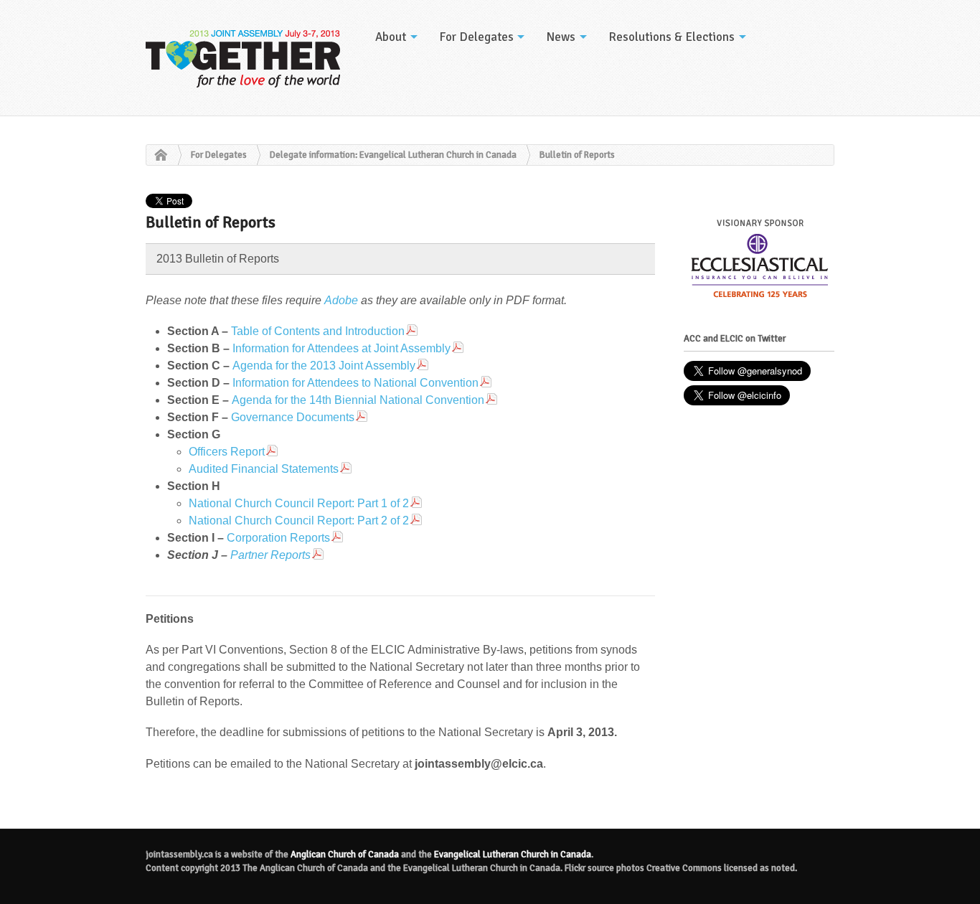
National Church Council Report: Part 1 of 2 (299, 503)
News (560, 36)
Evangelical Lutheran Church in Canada (512, 854)
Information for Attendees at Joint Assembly (341, 348)
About (390, 36)
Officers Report (227, 452)
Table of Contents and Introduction (318, 331)
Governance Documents (292, 417)
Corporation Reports (278, 538)
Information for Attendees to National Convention (355, 383)
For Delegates (476, 36)
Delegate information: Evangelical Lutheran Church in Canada (393, 155)
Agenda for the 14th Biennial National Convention (358, 400)
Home (157, 155)
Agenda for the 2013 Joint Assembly (323, 365)
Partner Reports (270, 555)
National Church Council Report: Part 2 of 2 (299, 520)
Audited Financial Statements (264, 469)
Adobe (341, 300)
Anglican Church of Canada (345, 854)
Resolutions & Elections (671, 36)
